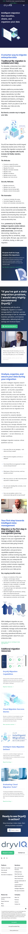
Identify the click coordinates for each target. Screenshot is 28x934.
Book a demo (15, 830)
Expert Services (5, 901)
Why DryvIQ (4, 870)
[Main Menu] (23, 5)
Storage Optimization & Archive (20, 881)
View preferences (14, 930)
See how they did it (10, 326)
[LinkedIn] (1, 858)
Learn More (14, 3)
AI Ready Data (18, 871)
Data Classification (19, 876)
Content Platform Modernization (19, 885)
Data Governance (19, 878)
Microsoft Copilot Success (19, 868)
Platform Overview (5, 868)
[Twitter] (6, 858)
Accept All (14, 922)
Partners (17, 899)
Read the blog (7, 762)
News (2, 905)
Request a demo (8, 852)
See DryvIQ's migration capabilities (12, 267)
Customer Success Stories (5, 898)
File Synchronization (19, 890)
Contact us (21, 852)
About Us (17, 897)
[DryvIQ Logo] (8, 5)
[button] (26, 908)
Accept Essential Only (14, 926)
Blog (2, 903)
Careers (17, 902)
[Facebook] (4, 858)
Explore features (7, 686)
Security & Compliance (6, 874)
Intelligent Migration (19, 888)
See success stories (8, 724)
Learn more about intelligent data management (10, 642)
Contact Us (17, 904)
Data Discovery (18, 874)
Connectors (4, 872)
